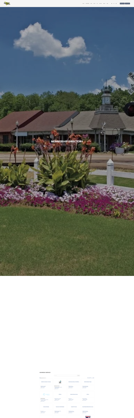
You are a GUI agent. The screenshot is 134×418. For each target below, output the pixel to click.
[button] (87, 378)
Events (94, 3)
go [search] (78, 375)
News (91, 3)
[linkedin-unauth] (111, 3)
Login (107, 3)
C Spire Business (42, 398)
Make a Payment (122, 3)
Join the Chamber (127, 3)
